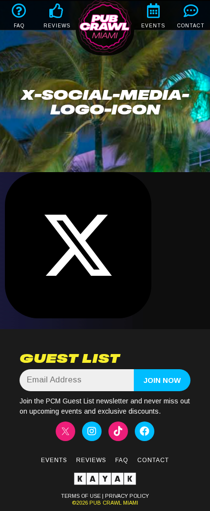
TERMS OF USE (81, 496)
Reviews (91, 460)
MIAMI (130, 503)
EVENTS (153, 25)
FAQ (19, 25)
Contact (153, 460)
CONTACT (191, 25)
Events (54, 460)
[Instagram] (92, 431)
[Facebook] (144, 431)
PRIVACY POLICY (127, 496)
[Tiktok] (118, 431)
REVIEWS (56, 25)
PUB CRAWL (105, 503)
